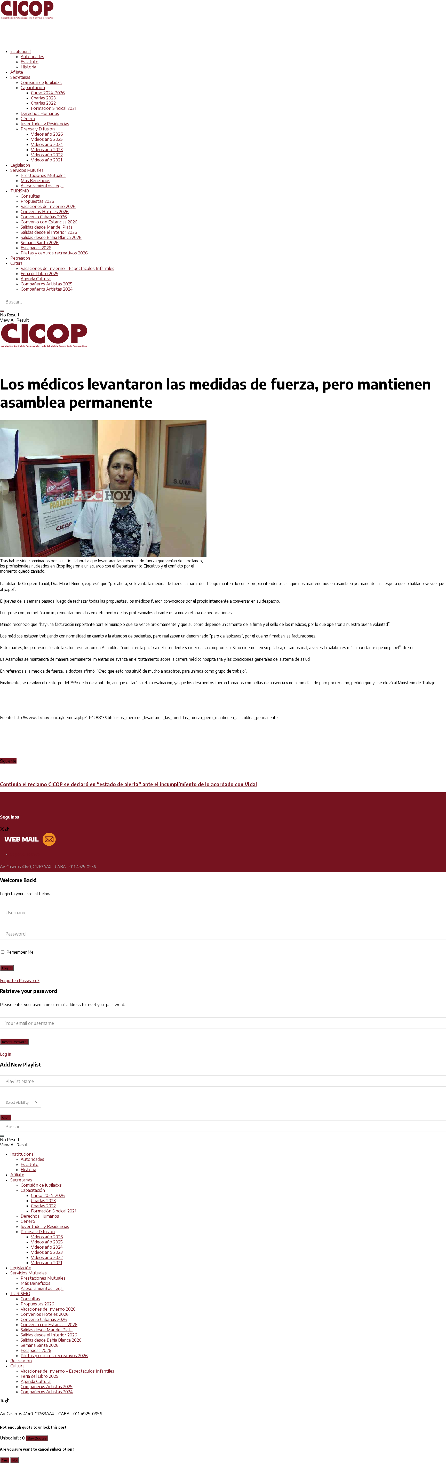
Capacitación (33, 87)
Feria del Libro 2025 (39, 273)
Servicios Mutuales (27, 170)
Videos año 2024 (47, 144)
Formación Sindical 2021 (53, 108)
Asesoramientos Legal (42, 185)
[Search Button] (2, 311)
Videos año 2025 (47, 139)
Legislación (20, 165)
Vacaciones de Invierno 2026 (48, 206)
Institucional (20, 51)
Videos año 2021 (46, 159)
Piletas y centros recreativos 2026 (54, 252)
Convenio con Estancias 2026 (49, 221)
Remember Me (20, 952)
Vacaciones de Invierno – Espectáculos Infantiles (67, 268)
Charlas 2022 (43, 103)
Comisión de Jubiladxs (41, 82)
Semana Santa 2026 (40, 242)
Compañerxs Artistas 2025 (47, 283)
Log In (5, 1054)
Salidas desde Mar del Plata (47, 227)
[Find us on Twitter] (2, 829)
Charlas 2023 (43, 97)
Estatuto (29, 61)
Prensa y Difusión (38, 128)
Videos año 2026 (47, 134)
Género (28, 118)
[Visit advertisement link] (94, 42)
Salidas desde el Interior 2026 (49, 232)
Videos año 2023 (47, 149)
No (14, 1460)
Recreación (20, 258)
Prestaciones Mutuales (43, 175)
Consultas (30, 196)
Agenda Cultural (36, 278)
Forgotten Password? (19, 980)
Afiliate (16, 72)
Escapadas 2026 (36, 247)
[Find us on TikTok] (7, 1401)
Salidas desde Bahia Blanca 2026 (51, 237)
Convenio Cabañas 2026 (44, 216)
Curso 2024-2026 (48, 92)
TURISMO (19, 190)
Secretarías (20, 77)
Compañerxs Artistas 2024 (47, 289)
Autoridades (32, 56)
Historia (28, 66)
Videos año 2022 (47, 154)
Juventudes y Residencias (45, 123)
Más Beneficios (35, 180)
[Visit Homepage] (27, 17)
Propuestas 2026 (37, 201)
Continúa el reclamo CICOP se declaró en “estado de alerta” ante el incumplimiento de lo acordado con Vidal (128, 784)
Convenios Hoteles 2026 (45, 211)
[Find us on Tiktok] (7, 829)
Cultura (16, 263)
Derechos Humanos (40, 113)
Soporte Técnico (24, 854)
